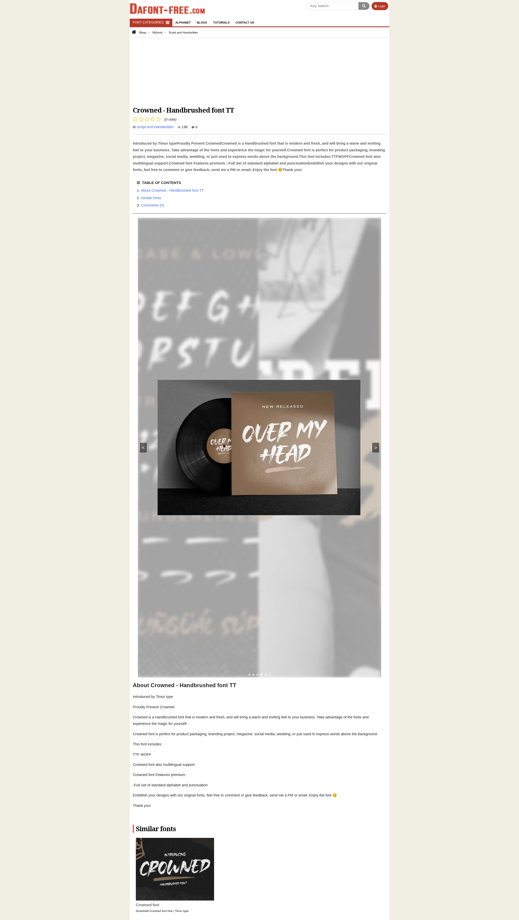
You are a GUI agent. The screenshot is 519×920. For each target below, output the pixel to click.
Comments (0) (152, 205)
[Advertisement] (254, 71)
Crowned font (147, 905)
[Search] (363, 6)
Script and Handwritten (155, 127)
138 (184, 127)
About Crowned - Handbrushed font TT (172, 190)
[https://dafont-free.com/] (133, 32)
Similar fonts (151, 198)
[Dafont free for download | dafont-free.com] (167, 8)
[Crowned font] (175, 869)
